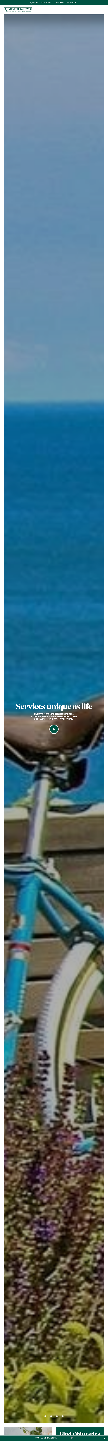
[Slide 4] (63, 1416)
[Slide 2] (51, 1416)
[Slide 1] (45, 1416)
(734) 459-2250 (45, 3)
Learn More (54, 729)
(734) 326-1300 (71, 3)
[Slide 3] (57, 1416)
